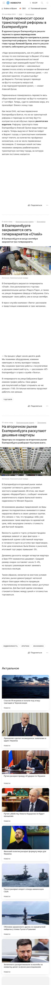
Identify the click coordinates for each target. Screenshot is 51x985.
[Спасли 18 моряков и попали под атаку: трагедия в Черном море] (25, 692)
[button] (25, 260)
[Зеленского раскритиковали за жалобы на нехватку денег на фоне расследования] (25, 956)
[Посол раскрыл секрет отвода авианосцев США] (25, 881)
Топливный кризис (39, 8)
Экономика (29, 14)
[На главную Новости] (15, 3)
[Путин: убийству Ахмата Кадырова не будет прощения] (25, 805)
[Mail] (8, 3)
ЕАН (20, 14)
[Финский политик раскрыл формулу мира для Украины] (25, 843)
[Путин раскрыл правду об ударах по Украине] (25, 768)
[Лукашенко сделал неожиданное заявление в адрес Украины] (25, 730)
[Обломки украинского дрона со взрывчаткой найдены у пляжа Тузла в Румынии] (25, 919)
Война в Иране (10, 8)
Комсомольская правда (24, 222)
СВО (24, 8)
